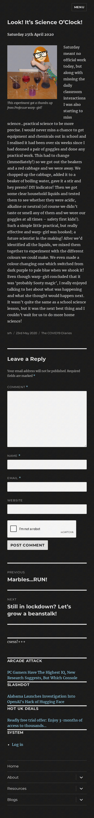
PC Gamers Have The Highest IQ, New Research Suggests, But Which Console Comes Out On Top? (42, 678)
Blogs (12, 800)
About (13, 777)
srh (9, 333)
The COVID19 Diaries (56, 333)
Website (15, 500)
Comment (17, 387)
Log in (17, 744)
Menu (79, 7)
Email (14, 478)
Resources (16, 788)
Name (14, 456)
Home (13, 766)
